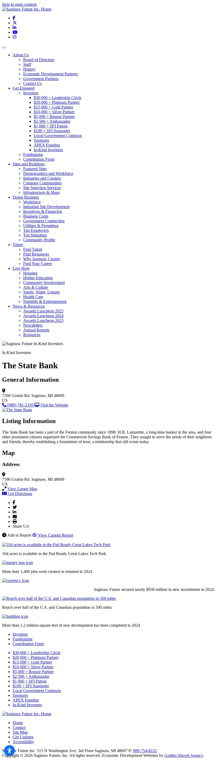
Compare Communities (42, 183)
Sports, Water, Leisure (41, 292)
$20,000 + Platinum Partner (57, 102)
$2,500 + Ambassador (52, 121)
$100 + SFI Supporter (52, 131)
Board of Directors (38, 59)
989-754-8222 (145, 750)
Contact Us (32, 83)
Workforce (32, 202)
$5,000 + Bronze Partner (54, 116)
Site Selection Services (42, 187)
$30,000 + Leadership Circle (57, 97)
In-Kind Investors (48, 150)
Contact (19, 727)
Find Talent (32, 249)
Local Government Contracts (58, 135)
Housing (30, 273)
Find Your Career (37, 263)
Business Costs (35, 216)
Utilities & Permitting (40, 225)
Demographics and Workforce (48, 173)
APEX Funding (47, 145)
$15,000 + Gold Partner (53, 107)
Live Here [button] (21, 268)
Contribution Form (38, 159)
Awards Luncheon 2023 (43, 320)
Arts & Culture (35, 287)
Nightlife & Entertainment (44, 301)
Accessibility (23, 741)
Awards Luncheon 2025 (43, 311)
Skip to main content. (19, 4)
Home (18, 722)
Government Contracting (44, 221)
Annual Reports (36, 330)
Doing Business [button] (26, 197)
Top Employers (36, 230)
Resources (31, 334)
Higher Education (38, 278)
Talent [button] (18, 244)
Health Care (33, 297)
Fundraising (33, 154)
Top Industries (35, 235)
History (29, 69)
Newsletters (33, 325)
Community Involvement (44, 282)
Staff (27, 64)
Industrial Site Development (46, 206)
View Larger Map (22, 489)
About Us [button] (21, 55)
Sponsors (41, 140)
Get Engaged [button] (24, 88)
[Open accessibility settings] (9, 750)
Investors (30, 93)
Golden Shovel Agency (183, 755)
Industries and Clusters (42, 178)
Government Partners (40, 78)
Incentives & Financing (42, 211)
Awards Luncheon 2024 (43, 315)
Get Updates (23, 737)
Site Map (20, 732)
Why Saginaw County (41, 259)
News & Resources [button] (29, 306)
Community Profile (39, 240)
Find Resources (36, 254)
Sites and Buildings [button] (29, 164)
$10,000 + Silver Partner (54, 112)
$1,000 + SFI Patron (51, 126)
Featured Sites (35, 168)
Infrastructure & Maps (41, 192)
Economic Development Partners (50, 74)
